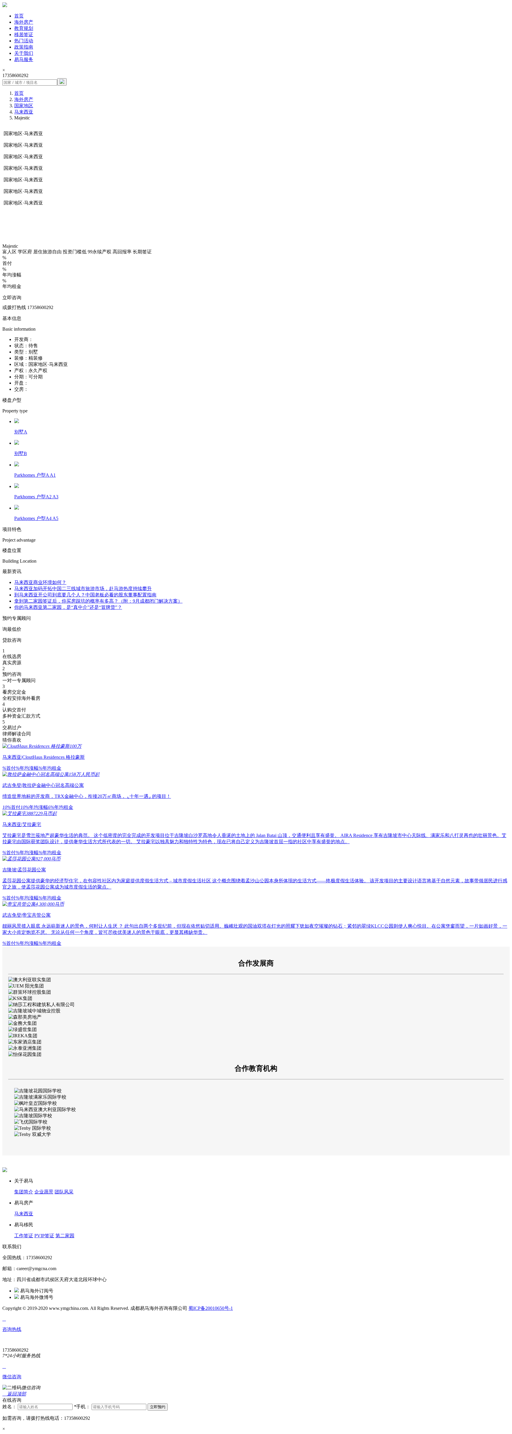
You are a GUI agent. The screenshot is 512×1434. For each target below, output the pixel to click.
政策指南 (23, 46)
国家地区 (23, 105)
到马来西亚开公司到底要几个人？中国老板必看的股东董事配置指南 (85, 594)
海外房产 (23, 22)
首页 (19, 15)
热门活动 (23, 40)
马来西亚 (23, 111)
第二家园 (64, 1235)
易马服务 (23, 59)
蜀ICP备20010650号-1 (210, 1308)
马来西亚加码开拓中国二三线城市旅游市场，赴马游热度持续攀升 (83, 588)
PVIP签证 (44, 1235)
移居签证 (23, 34)
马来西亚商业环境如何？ (40, 582)
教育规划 (23, 28)
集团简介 (23, 1191)
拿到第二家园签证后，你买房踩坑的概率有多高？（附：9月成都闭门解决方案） (98, 601)
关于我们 (23, 53)
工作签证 (23, 1235)
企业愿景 (43, 1191)
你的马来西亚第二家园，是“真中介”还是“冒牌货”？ (68, 607)
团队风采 (64, 1191)
